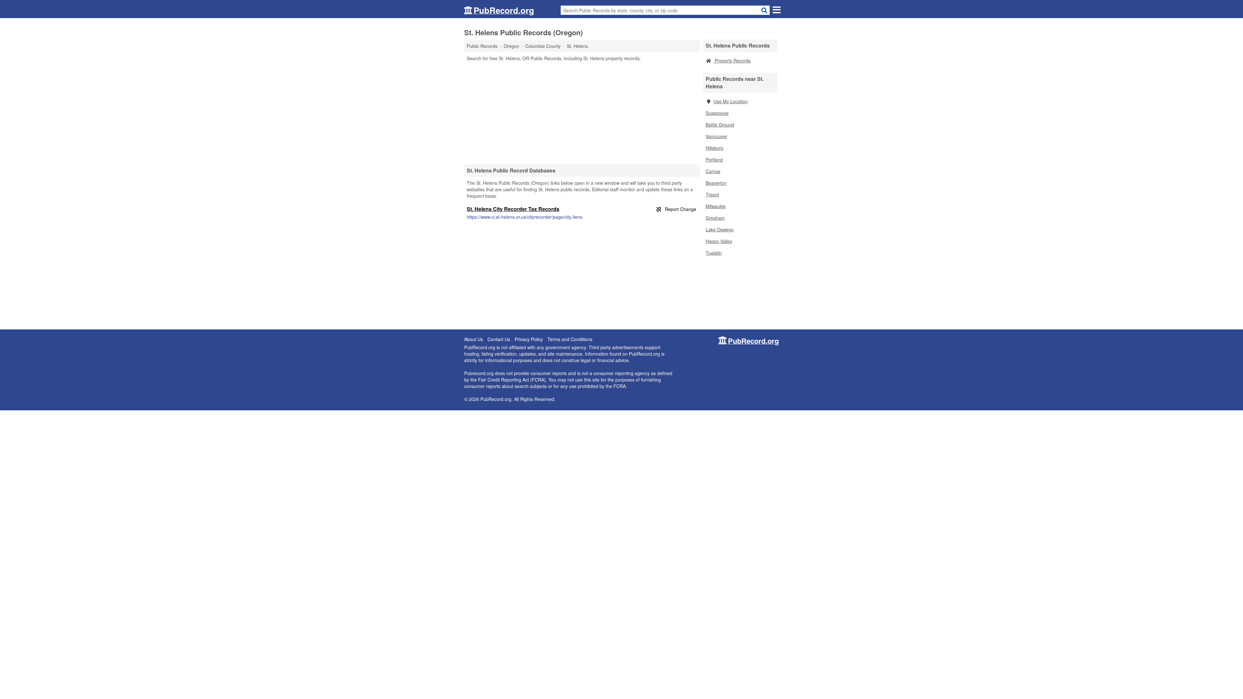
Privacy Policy (529, 339)
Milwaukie (716, 206)
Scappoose (717, 113)
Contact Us (498, 339)
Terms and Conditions (569, 339)
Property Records (732, 60)
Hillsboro (714, 148)
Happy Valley (719, 241)
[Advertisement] (582, 112)
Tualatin (714, 253)
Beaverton (716, 183)
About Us (473, 339)
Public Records (482, 46)
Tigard (712, 194)
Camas (713, 171)
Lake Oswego (720, 229)
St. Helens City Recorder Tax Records (513, 209)
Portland (714, 159)
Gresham (715, 218)
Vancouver (716, 136)
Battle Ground (720, 124)
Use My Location (730, 101)
